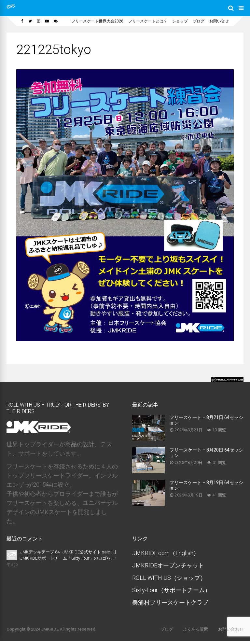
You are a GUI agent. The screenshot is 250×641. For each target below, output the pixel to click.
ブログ (198, 21)
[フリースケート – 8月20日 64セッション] (148, 471)
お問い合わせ (230, 629)
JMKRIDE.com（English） (165, 553)
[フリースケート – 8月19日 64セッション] (148, 503)
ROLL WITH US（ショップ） (169, 577)
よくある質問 (195, 629)
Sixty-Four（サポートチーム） (171, 590)
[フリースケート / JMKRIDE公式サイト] (11, 7)
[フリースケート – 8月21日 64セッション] (148, 438)
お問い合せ (219, 21)
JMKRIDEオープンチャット (168, 565)
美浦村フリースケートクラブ (170, 602)
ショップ (180, 21)
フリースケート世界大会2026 (97, 21)
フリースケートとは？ (147, 21)
